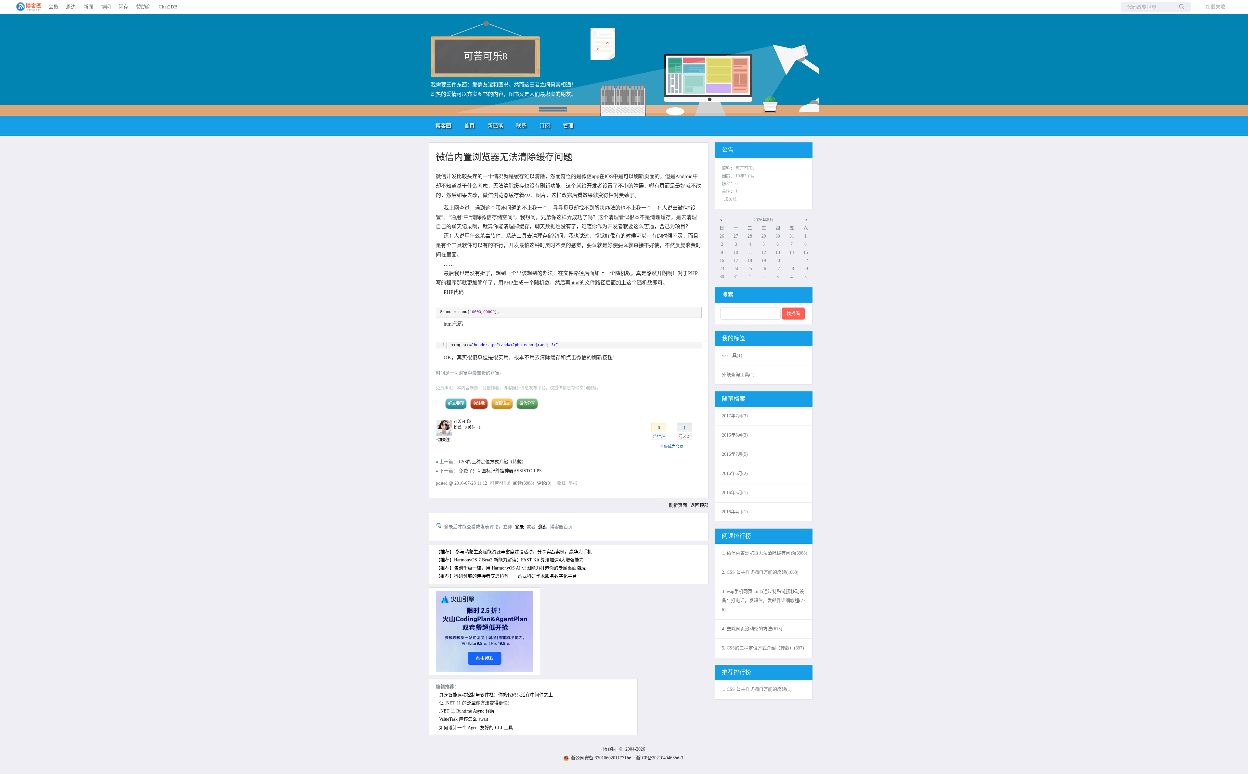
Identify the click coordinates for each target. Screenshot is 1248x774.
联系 (521, 125)
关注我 (479, 403)
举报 (573, 483)
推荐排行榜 (736, 672)
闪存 (123, 6)
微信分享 (527, 403)
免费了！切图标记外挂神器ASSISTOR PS (500, 470)
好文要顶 (456, 403)
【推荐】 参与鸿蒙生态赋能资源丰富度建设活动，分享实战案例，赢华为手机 (514, 551)
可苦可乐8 (485, 56)
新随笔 (495, 125)
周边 (71, 6)
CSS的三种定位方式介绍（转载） (492, 461)
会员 (53, 6)
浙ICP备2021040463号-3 (659, 757)
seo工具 (732, 355)
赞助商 (143, 6)
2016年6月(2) (735, 473)
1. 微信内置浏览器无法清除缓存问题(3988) (764, 553)
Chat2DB (168, 6)
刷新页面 (678, 505)
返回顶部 (699, 505)
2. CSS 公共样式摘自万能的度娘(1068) (760, 572)
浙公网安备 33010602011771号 (601, 757)
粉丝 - (460, 427)
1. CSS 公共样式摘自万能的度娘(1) (757, 689)
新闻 (88, 6)
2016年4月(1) (735, 511)
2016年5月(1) (735, 492)
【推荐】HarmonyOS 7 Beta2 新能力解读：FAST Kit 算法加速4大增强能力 (510, 560)
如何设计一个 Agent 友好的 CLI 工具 (476, 727)
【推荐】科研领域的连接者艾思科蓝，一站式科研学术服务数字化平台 (506, 576)
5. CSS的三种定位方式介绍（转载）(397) (763, 648)
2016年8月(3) (735, 435)
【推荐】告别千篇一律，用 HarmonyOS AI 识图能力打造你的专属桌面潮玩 (511, 568)
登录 (519, 526)
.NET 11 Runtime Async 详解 (467, 711)
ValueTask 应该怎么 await (463, 719)
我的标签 (733, 338)
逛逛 (542, 526)
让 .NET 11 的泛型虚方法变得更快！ (475, 703)
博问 (106, 6)
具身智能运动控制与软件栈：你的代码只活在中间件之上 (496, 694)
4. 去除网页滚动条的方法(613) (752, 628)
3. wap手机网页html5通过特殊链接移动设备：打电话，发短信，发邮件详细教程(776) (763, 600)
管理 (568, 125)
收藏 (561, 483)
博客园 (443, 125)
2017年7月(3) (735, 415)
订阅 (545, 125)
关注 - (474, 427)
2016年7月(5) (735, 454)
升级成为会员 (671, 446)
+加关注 (443, 440)
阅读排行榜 (736, 536)
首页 (469, 125)
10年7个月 (745, 175)
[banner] (26, 6)
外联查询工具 (738, 374)
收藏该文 (502, 403)
